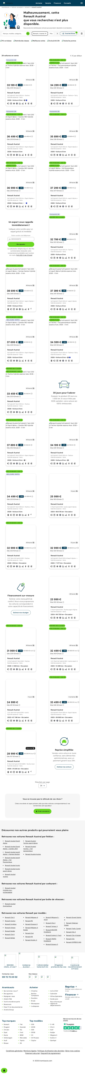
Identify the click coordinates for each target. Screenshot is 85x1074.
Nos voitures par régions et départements (56, 1003)
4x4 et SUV (54, 991)
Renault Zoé (29, 933)
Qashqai (53, 1040)
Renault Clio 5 (10, 917)
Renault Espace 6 (31, 924)
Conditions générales (14, 1051)
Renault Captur (10, 921)
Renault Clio (70, 939)
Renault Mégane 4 (31, 917)
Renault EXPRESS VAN (73, 942)
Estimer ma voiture (64, 767)
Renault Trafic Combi (73, 929)
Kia (21, 1030)
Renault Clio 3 (71, 932)
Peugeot (7, 1027)
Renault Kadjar (10, 931)
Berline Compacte (35, 994)
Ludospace (35, 1006)
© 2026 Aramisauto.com (42, 1061)
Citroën (6, 1030)
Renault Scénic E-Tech (53, 935)
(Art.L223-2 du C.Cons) (24, 255)
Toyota (22, 1040)
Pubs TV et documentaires (13, 1007)
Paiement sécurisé (32, 1053)
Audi (5, 1040)
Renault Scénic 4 (31, 940)
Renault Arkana (10, 928)
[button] (46, 33)
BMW (22, 1035)
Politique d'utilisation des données (50, 1051)
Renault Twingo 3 (52, 926)
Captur (33, 1040)
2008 (33, 1027)
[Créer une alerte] (4, 1070)
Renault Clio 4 (50, 923)
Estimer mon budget (21, 613)
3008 (33, 1032)
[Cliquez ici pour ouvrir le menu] (81, 3)
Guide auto (54, 999)
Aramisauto (6, 7)
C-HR (52, 1024)
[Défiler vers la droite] (57, 33)
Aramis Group (9, 1010)
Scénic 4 (53, 1038)
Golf (51, 1030)
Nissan (6, 1043)
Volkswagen (8, 1038)
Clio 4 (52, 1027)
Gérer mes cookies (72, 1051)
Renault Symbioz (10, 924)
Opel (5, 1032)
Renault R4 (29, 937)
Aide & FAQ (8, 999)
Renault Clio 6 (10, 934)
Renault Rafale (10, 938)
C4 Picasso (35, 1038)
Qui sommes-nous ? (11, 991)
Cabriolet (53, 994)
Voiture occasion (17, 7)
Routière (34, 998)
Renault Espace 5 (52, 944)
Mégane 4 (53, 1035)
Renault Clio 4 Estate (73, 935)
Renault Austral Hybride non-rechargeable (9, 890)
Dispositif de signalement (51, 1053)
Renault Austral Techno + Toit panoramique (29, 849)
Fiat (21, 1024)
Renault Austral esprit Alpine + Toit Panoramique (11, 860)
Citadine (34, 991)
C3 (32, 1035)
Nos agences (8, 994)
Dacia (6, 1035)
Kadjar (52, 1032)
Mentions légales (30, 1051)
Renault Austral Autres (33, 854)
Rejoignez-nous (9, 996)
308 (32, 1030)
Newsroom (7, 1004)
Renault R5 (29, 921)
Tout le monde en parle (12, 1002)
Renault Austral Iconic (12, 865)
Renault (6, 1024)
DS (21, 1043)
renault (27, 7)
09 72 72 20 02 (10, 977)
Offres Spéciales (56, 996)
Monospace (35, 1003)
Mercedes (23, 1038)
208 (32, 1024)
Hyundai (23, 1027)
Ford (21, 1032)
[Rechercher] (28, 33)
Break (33, 1001)
